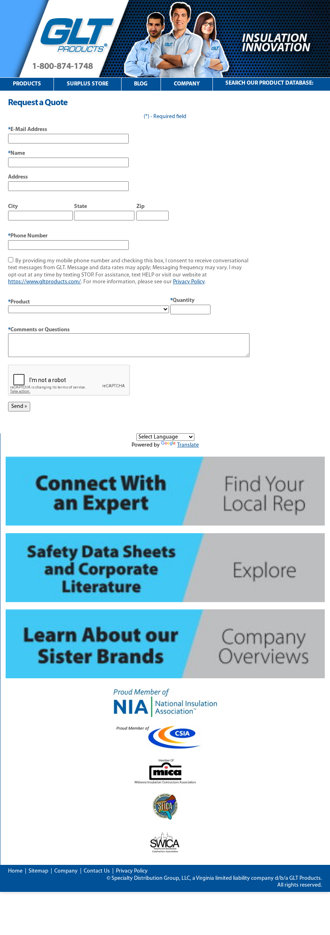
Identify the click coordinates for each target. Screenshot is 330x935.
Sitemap (38, 871)
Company (187, 84)
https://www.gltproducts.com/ (44, 282)
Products (27, 84)
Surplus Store (87, 84)
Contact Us (97, 871)
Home (15, 871)
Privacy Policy (188, 282)
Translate (188, 445)
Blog (141, 84)
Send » (19, 406)
